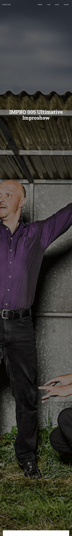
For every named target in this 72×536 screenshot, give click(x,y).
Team (48, 4)
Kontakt (66, 4)
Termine (40, 4)
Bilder (57, 4)
